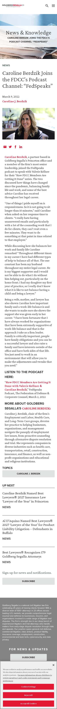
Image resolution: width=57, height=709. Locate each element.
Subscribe (28, 581)
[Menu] (52, 5)
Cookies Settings (28, 687)
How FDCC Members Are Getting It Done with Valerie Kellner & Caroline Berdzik (28, 386)
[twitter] (10, 146)
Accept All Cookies (28, 703)
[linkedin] (20, 146)
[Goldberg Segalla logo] (13, 6)
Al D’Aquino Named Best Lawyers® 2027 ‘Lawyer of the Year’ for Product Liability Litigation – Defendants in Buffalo (28, 527)
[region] (28, 685)
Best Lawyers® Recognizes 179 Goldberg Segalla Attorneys (24, 554)
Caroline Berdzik (16, 156)
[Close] (53, 665)
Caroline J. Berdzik (14, 101)
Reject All (28, 695)
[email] (5, 146)
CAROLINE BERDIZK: (36, 408)
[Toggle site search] (46, 5)
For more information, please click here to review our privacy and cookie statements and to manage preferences (27, 678)
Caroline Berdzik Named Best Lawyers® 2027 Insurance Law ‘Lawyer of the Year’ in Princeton (25, 497)
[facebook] (15, 146)
